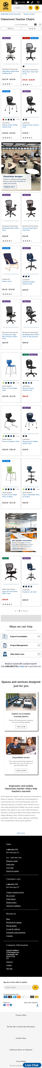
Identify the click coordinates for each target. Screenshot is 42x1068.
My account (10, 896)
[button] (30, 1005)
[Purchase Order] (28, 996)
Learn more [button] (20, 770)
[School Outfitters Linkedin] (11, 1005)
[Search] (31, 7)
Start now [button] (20, 727)
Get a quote (21, 2)
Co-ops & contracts (13, 929)
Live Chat (9, 868)
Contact (15, 892)
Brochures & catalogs (14, 922)
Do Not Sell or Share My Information (21, 1027)
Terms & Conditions (13, 906)
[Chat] (28, 2)
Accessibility (21, 1061)
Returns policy (11, 902)
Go (35, 987)
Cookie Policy (21, 1038)
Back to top (21, 833)
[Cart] (37, 7)
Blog (8, 919)
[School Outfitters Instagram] (7, 1006)
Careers (9, 965)
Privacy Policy (21, 1015)
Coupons (9, 936)
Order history (11, 899)
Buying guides (11, 926)
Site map (9, 969)
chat (22, 666)
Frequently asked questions (15, 932)
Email (10, 864)
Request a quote (12, 861)
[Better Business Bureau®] (37, 1005)
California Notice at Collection (21, 1050)
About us (9, 962)
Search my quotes (12, 871)
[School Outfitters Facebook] (4, 1005)
